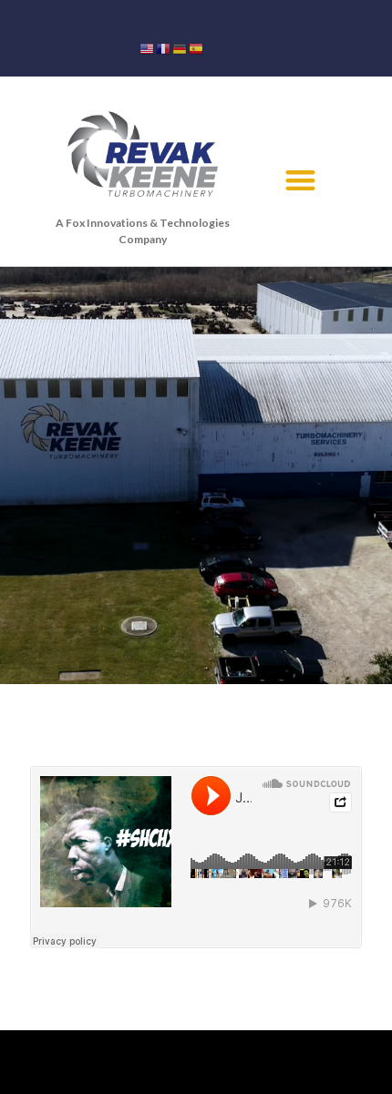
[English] (147, 47)
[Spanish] (197, 47)
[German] (180, 47)
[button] (300, 180)
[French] (164, 47)
